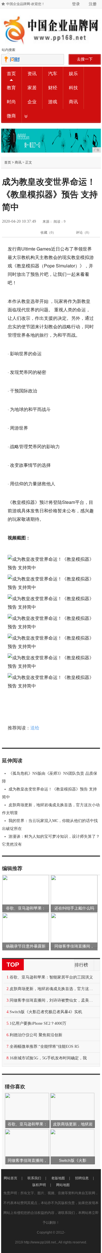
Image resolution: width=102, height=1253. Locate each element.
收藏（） (48, 232)
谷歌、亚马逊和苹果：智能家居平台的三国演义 (51, 977)
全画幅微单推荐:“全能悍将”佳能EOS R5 (44, 1046)
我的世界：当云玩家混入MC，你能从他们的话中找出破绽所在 (50, 825)
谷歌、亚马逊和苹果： (26, 908)
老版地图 (58, 1178)
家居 (32, 87)
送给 (34, 727)
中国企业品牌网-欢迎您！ (25, 4)
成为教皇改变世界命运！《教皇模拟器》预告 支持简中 (49, 793)
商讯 (73, 101)
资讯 (32, 73)
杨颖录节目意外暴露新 (26, 946)
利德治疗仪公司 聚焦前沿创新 (36, 1035)
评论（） (83, 232)
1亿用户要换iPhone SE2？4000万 (38, 1023)
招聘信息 (82, 1178)
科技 (73, 87)
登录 (76, 4)
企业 (32, 101)
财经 (52, 87)
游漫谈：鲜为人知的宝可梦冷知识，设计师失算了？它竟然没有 (51, 840)
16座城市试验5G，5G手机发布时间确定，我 (48, 1058)
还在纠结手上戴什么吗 (74, 908)
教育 (11, 87)
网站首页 (10, 1178)
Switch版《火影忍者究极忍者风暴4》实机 (46, 1012)
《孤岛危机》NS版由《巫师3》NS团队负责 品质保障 (49, 777)
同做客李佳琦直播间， (74, 946)
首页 (11, 73)
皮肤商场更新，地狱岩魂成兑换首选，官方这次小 (53, 989)
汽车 (52, 73)
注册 (93, 4)
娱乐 (73, 73)
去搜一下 (85, 59)
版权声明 (39, 1185)
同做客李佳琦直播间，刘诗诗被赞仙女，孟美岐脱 (53, 1000)
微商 (11, 115)
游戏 (52, 101)
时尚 (11, 101)
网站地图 (63, 1185)
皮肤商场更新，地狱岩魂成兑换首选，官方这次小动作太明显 (51, 809)
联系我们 (34, 1178)
